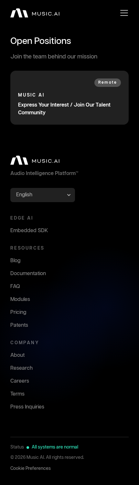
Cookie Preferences (30, 468)
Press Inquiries (27, 407)
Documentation (28, 273)
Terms (17, 394)
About (17, 355)
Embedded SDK (29, 230)
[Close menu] (124, 12)
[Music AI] (34, 12)
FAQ (15, 286)
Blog (15, 260)
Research (21, 368)
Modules (20, 299)
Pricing (18, 312)
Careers (19, 381)
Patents (19, 325)
